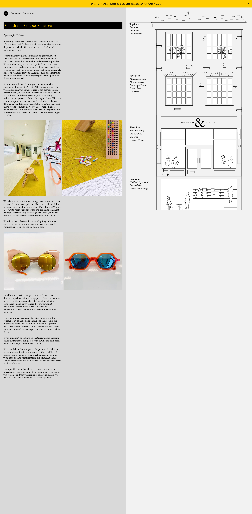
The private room (137, 82)
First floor (135, 75)
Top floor (134, 24)
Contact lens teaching (139, 188)
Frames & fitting (137, 130)
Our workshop (136, 185)
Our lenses (134, 136)
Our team (134, 27)
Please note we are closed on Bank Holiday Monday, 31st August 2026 (126, 3)
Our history (134, 30)
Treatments (134, 91)
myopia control (35, 84)
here (56, 360)
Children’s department (139, 182)
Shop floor (135, 127)
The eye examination (138, 78)
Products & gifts (137, 140)
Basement (135, 179)
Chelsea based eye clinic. (40, 377)
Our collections (136, 133)
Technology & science (138, 85)
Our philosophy (136, 33)
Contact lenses (135, 88)
